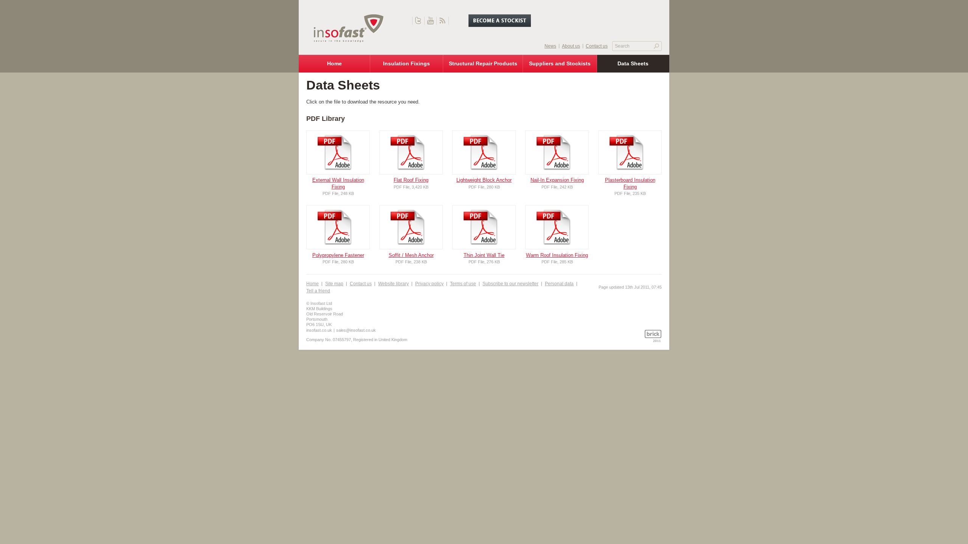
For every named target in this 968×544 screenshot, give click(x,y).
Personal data (559, 283)
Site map (334, 283)
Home (312, 283)
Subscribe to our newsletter (510, 283)
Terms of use (463, 283)
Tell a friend (318, 291)
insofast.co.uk (319, 330)
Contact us (361, 283)
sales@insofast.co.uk (356, 330)
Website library (393, 283)
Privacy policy (429, 283)
